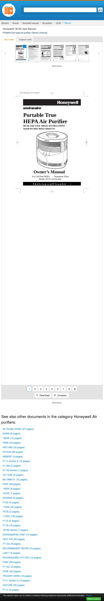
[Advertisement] (52, 71)
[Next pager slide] (98, 54)
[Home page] (8, 10)
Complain (62, 395)
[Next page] (74, 388)
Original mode (25, 39)
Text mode (9, 39)
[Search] (100, 10)
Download (44, 395)
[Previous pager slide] (5, 54)
